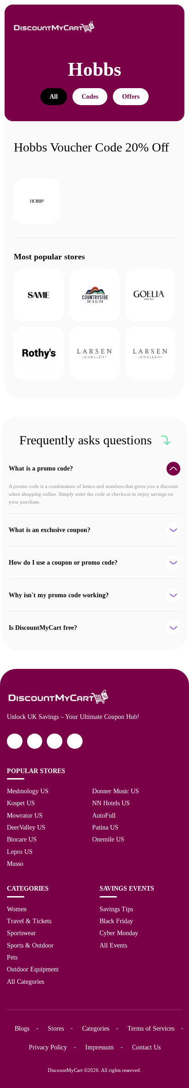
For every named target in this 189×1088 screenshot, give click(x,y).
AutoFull (104, 815)
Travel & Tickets (29, 921)
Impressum (99, 1047)
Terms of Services (151, 1028)
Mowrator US (25, 815)
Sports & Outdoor (30, 945)
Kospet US (21, 803)
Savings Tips (116, 909)
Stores (56, 1028)
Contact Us (146, 1047)
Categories (95, 1028)
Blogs (22, 1028)
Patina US (105, 827)
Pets (12, 957)
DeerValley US (26, 827)
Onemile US (108, 839)
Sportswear (21, 933)
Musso (15, 863)
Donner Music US (115, 791)
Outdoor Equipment (33, 969)
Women (17, 909)
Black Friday (116, 921)
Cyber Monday (119, 933)
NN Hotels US (111, 803)
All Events (113, 945)
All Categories (25, 981)
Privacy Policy (48, 1047)
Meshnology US (28, 791)
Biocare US (22, 839)
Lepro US (20, 851)
